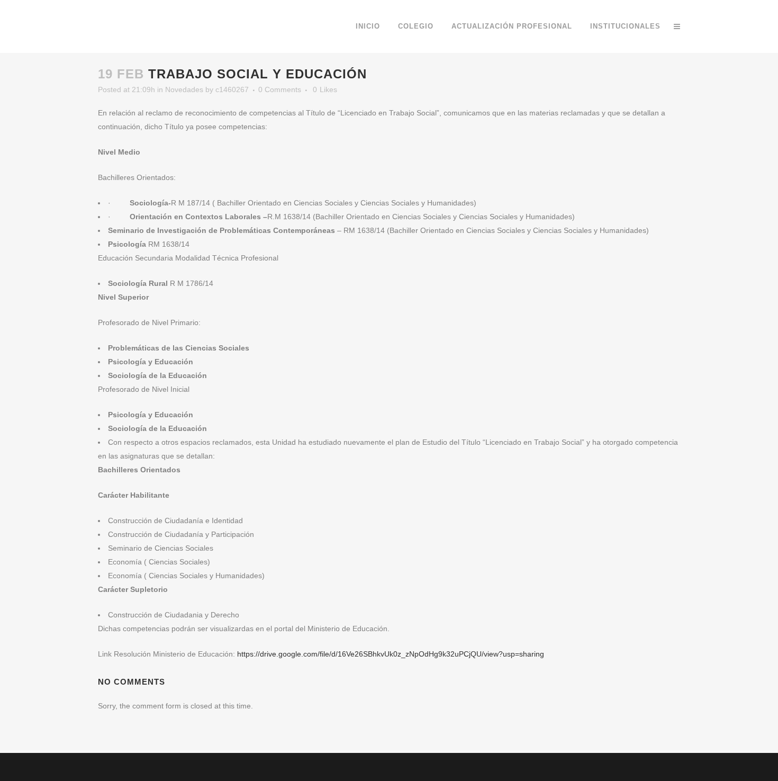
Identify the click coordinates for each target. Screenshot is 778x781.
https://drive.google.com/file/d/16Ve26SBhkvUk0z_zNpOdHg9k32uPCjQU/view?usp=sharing (390, 654)
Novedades (184, 89)
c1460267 (232, 89)
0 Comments (279, 89)
